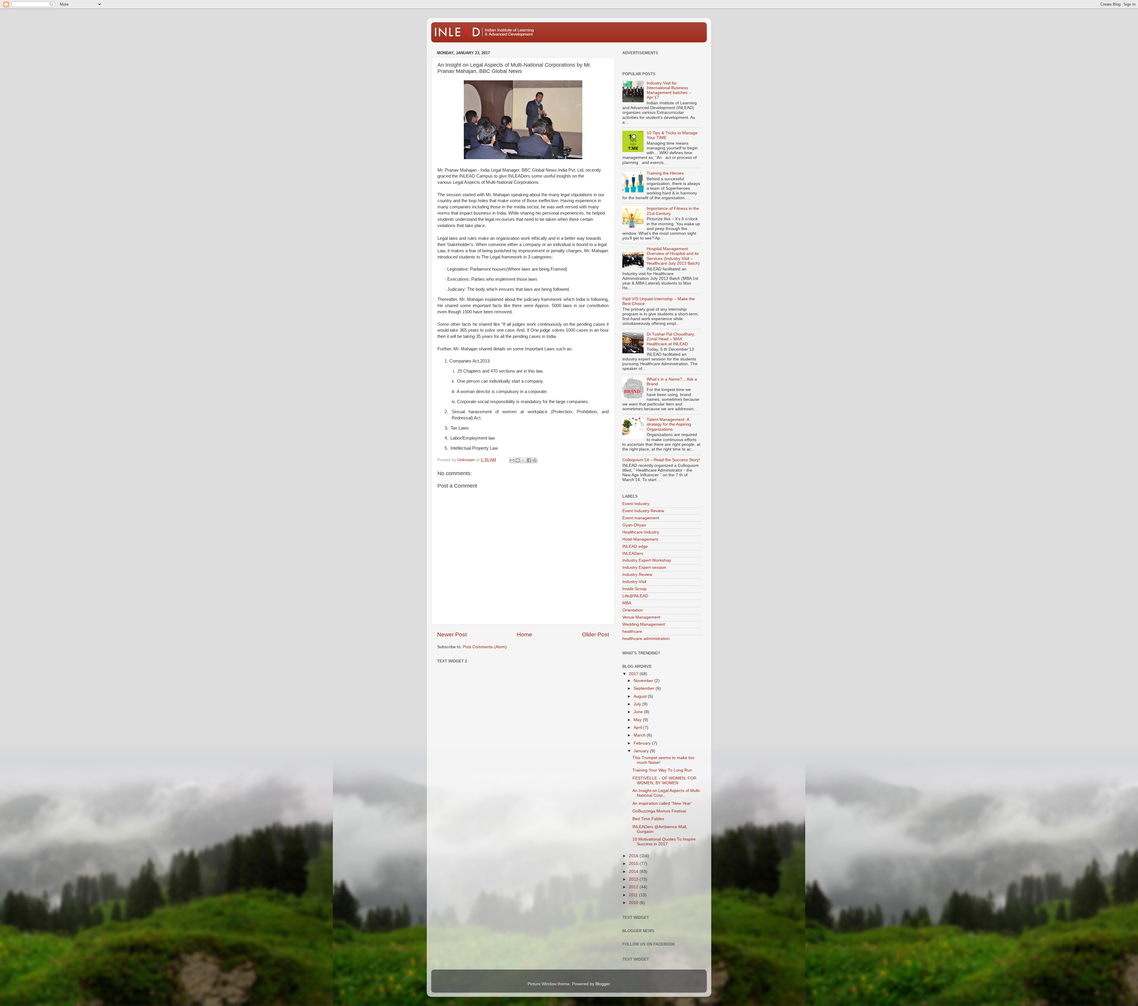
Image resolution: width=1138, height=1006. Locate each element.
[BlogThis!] (518, 460)
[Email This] (512, 460)
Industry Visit (634, 581)
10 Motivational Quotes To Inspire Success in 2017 (664, 841)
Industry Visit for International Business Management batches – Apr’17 (669, 90)
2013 (634, 879)
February (643, 743)
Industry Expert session (644, 567)
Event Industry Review (643, 511)
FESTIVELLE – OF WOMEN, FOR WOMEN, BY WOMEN (664, 780)
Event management (640, 518)
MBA (626, 603)
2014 (634, 871)
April (638, 727)
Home (524, 634)
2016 (634, 856)
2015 (634, 863)
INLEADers (632, 553)
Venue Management (641, 617)
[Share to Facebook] (529, 460)
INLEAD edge (635, 546)
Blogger (602, 984)
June (639, 712)
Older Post (595, 634)
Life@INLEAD (635, 596)
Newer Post (452, 634)
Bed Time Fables (648, 819)
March (640, 735)
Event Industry (635, 504)
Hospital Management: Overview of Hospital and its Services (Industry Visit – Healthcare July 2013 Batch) (673, 256)
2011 (634, 895)
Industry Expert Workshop (646, 560)
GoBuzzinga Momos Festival (659, 811)
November (644, 680)
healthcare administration (646, 638)
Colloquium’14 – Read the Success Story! (661, 460)
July (638, 704)
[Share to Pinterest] (535, 460)
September (645, 688)
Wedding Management (643, 624)
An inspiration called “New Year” (662, 803)
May (638, 720)
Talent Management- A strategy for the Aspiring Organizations (669, 424)
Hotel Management (640, 539)
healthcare (632, 631)
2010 (634, 902)
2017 (634, 674)
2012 (634, 887)
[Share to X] (523, 460)
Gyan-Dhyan (634, 525)
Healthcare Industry (640, 532)
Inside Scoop (634, 589)
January (642, 751)
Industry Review (637, 574)
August (641, 696)
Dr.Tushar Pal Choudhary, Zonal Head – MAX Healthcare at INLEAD (671, 339)
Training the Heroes (665, 173)
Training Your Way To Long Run (662, 770)
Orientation (632, 610)
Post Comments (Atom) (485, 647)
